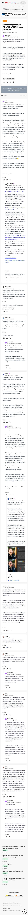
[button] (3, 3)
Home (4, 6)
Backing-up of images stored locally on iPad (12, 871)
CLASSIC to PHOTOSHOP (10, 258)
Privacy (20, 905)
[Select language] (18, 3)
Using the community (7, 905)
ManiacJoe (7, 586)
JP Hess (6, 636)
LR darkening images (7, 864)
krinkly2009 (7, 35)
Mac (4, 78)
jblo (5, 100)
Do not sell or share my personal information (12, 910)
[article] (14, 140)
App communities (11, 6)
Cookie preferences (6, 908)
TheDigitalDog (8, 286)
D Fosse (6, 373)
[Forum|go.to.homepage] (10, 3)
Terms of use (15, 905)
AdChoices (7, 913)
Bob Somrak (7, 317)
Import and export (10, 78)
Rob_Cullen (10, 183)
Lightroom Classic (20, 6)
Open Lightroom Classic (19, 14)
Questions (5, 8)
